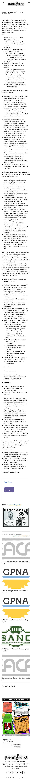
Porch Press (8, 482)
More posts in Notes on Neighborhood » (21, 536)
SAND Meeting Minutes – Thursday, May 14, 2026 (15, 650)
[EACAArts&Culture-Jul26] (16, 736)
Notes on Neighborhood (15, 505)
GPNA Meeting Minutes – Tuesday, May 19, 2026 (15, 621)
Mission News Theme (11, 777)
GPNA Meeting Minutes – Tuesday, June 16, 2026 (15, 592)
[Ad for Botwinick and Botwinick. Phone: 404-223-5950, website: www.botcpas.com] (11, 748)
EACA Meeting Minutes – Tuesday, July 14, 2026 (16, 563)
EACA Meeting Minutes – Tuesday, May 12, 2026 (16, 679)
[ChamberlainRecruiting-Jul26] (16, 527)
